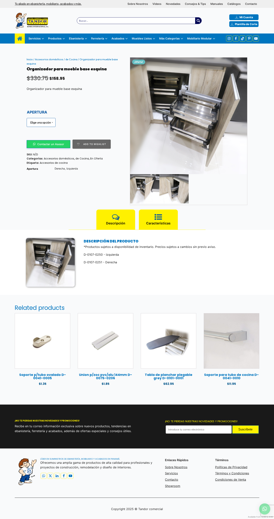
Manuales (216, 3)
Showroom (172, 486)
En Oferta (96, 158)
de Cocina (71, 59)
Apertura (37, 112)
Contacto (251, 3)
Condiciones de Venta (230, 479)
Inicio (30, 59)
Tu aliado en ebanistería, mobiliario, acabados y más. (48, 4)
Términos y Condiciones (232, 473)
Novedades (173, 3)
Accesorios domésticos (49, 59)
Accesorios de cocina (54, 163)
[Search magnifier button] (198, 20)
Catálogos (234, 3)
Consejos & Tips (195, 3)
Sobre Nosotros (137, 3)
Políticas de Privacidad (231, 467)
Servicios (171, 473)
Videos (156, 3)
